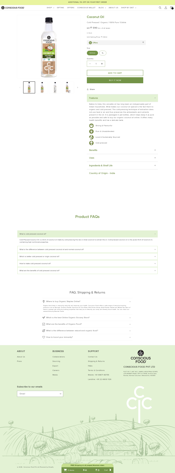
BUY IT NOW (115, 80)
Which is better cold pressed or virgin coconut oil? (39, 256)
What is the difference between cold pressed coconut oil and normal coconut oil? (51, 249)
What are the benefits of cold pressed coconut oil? (39, 270)
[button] (50, 7)
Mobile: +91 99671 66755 (98, 375)
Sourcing (56, 361)
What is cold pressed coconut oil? (32, 234)
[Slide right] (77, 87)
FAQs (90, 366)
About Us (21, 357)
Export (55, 366)
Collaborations (59, 357)
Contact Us (92, 357)
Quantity (90, 59)
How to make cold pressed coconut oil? (35, 263)
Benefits (93, 150)
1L (103, 53)
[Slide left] (20, 87)
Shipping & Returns (96, 361)
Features (93, 98)
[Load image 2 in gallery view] (42, 87)
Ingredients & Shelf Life (100, 165)
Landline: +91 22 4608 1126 (99, 379)
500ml (92, 53)
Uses (91, 157)
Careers (56, 370)
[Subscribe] (60, 394)
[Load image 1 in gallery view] (29, 87)
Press (19, 361)
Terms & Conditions (96, 370)
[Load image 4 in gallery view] (68, 87)
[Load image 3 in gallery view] (55, 87)
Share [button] (92, 89)
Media (55, 375)
